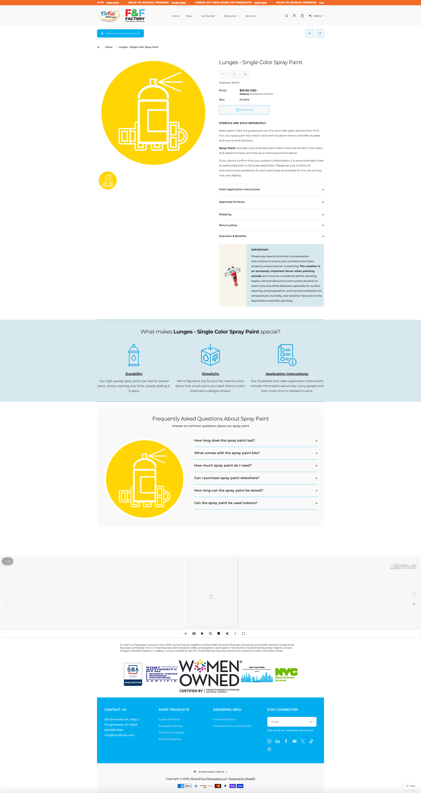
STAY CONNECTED (282, 710)
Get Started (208, 15)
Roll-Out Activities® (172, 732)
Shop (189, 15)
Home (175, 15)
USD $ (316, 17)
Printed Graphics (170, 739)
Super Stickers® (169, 719)
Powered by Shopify (241, 778)
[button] (107, 181)
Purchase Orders (224, 719)
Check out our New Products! (123, 33)
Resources (230, 15)
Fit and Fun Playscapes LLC (208, 778)
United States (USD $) (211, 771)
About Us (251, 15)
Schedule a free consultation (232, 726)
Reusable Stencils (170, 726)
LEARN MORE (161, 2)
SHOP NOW (243, 2)
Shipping (244, 94)
